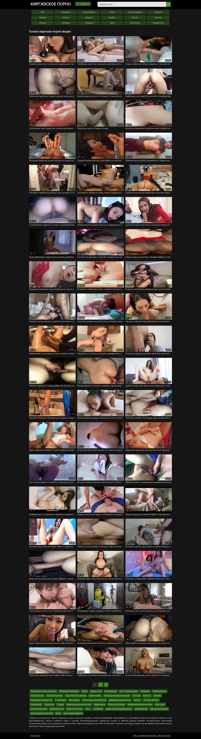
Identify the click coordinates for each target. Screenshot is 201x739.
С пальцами (60, 700)
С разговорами (89, 12)
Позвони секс (37, 696)
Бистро (137, 700)
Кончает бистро (151, 700)
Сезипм (157, 696)
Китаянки (89, 23)
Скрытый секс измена (75, 696)
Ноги (87, 709)
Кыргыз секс (35, 736)
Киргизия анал (57, 709)
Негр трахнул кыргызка (42, 713)
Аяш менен (74, 700)
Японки (42, 23)
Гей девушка (111, 691)
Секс (43, 12)
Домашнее (65, 12)
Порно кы (49, 704)
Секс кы (147, 696)
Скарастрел (36, 704)
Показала (145, 691)
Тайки (111, 23)
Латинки (158, 17)
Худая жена (99, 704)
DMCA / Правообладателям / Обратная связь (152, 736)
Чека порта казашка (73, 713)
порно (51, 4)
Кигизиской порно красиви (117, 696)
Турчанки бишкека (159, 709)
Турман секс (96, 691)
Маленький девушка (69, 691)
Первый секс (158, 23)
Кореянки (66, 23)
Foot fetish (98, 709)
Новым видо (95, 696)
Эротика (158, 12)
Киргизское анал (74, 709)
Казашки (88, 17)
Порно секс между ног (41, 700)
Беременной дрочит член (140, 704)
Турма (84, 691)
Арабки (112, 17)
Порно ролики (159, 691)
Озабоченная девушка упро (119, 709)
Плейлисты (84, 4)
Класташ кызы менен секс (79, 704)
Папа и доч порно (116, 704)
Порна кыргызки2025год (94, 700)
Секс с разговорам (129, 691)
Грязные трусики (54, 696)
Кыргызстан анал (39, 709)
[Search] (168, 4)
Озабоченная (141, 709)
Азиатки (42, 17)
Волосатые (135, 23)
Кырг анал (160, 704)
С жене (60, 704)
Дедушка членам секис (120, 700)
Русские (135, 17)
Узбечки (65, 17)
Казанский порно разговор (43, 691)
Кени (58, 713)
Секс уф (136, 696)
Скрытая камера (135, 12)
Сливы (112, 12)
